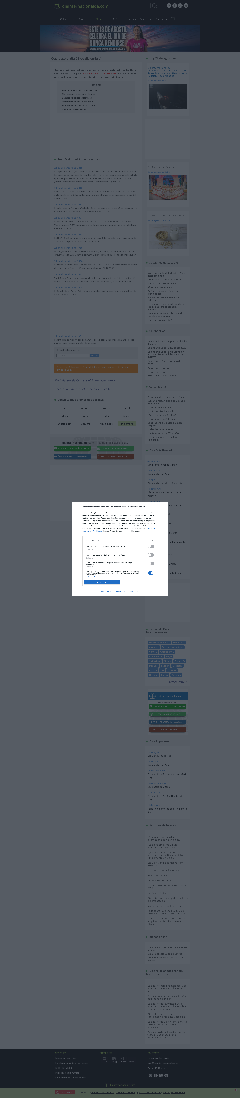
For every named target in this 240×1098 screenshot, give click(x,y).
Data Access (120, 591)
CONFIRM (102, 582)
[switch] (151, 546)
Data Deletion (105, 591)
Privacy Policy (134, 591)
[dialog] (120, 549)
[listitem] (120, 540)
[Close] (163, 507)
